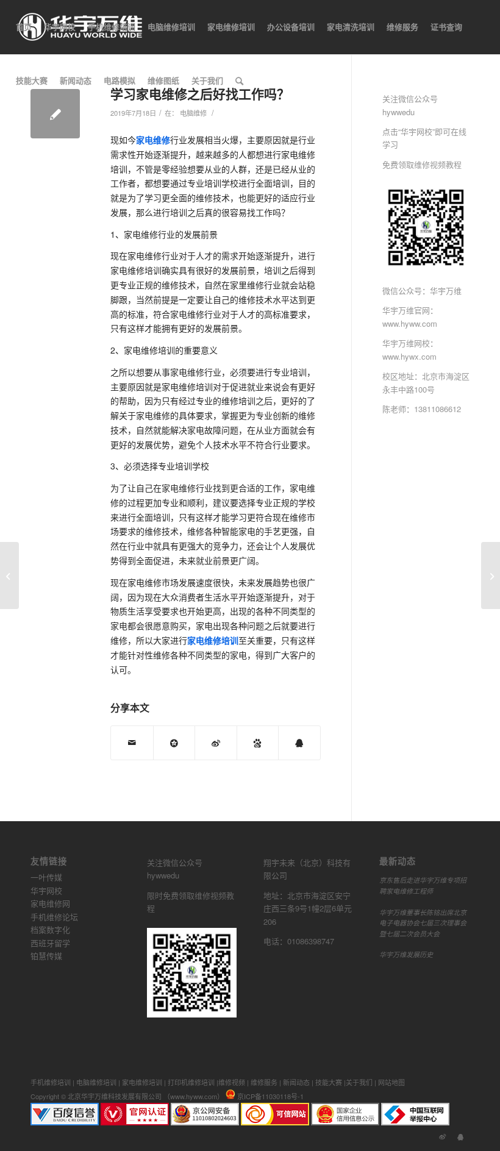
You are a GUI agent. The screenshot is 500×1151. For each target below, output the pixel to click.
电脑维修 (193, 113)
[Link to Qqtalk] (460, 1136)
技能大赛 (328, 1082)
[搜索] (239, 80)
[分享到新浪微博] (216, 743)
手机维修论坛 (54, 916)
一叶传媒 (46, 877)
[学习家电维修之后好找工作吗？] (55, 113)
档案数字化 (50, 929)
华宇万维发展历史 (406, 954)
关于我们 (359, 1082)
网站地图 (391, 1082)
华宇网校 (46, 890)
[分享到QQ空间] (174, 743)
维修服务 (264, 1082)
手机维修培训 (50, 1082)
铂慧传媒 (46, 955)
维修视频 (231, 1082)
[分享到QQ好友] (299, 743)
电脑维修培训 (96, 1082)
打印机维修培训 (191, 1082)
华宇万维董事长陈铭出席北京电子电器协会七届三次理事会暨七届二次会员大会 (422, 923)
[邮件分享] (132, 743)
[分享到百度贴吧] (258, 743)
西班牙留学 (50, 943)
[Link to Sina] (442, 1136)
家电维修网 (50, 903)
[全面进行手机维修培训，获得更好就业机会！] (9, 575)
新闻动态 (296, 1082)
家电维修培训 (142, 1082)
